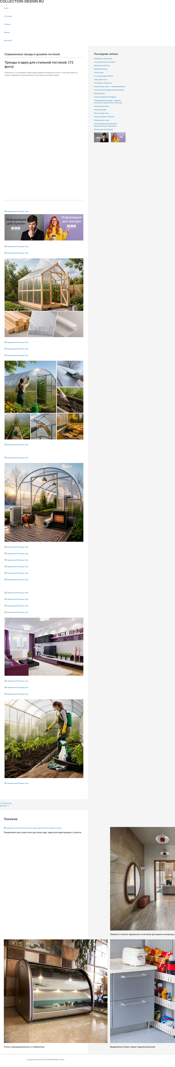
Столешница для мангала (103, 76)
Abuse (62, 1060)
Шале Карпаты (99, 93)
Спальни (7, 24)
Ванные (7, 32)
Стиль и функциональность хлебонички (24, 1047)
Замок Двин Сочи (100, 79)
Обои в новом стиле (101, 113)
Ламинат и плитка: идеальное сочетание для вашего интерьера (142, 934)
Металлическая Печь (102, 65)
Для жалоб (8, 40)
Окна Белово (99, 72)
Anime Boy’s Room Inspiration (104, 62)
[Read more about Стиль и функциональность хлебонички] (56, 1042)
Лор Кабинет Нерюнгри (103, 83)
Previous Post (6, 803)
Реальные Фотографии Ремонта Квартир (109, 90)
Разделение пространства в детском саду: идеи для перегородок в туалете (42, 832)
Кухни (6, 8)
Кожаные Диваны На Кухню (104, 117)
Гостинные (8, 16)
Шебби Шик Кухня (100, 69)
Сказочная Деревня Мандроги (105, 97)
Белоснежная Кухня (101, 106)
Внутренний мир (100, 110)
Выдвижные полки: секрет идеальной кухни (132, 1047)
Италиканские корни (101, 120)
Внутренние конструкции (103, 129)
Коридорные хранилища (103, 59)
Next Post (4, 806)
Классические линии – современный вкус (109, 86)
